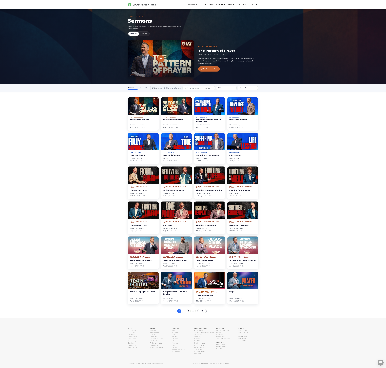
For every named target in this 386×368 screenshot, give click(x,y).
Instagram (220, 363)
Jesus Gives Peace (205, 260)
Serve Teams (220, 345)
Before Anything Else (173, 120)
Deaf (174, 345)
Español (246, 4)
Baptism (131, 343)
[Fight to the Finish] (143, 175)
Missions (175, 343)
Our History (132, 341)
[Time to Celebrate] (209, 280)
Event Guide (242, 330)
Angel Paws (198, 330)
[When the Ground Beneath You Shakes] (209, 106)
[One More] (176, 210)
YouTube (205, 363)
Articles (152, 335)
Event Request (243, 332)
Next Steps (132, 339)
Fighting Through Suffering (209, 190)
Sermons (140, 21)
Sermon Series (155, 332)
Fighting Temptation (206, 225)
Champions (133, 88)
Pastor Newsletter (156, 347)
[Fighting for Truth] (143, 210)
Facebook (197, 363)
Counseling (198, 335)
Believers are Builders (173, 190)
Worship (175, 341)
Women (175, 339)
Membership (132, 337)
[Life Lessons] (242, 141)
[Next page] (207, 311)
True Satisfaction (171, 155)
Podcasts (153, 337)
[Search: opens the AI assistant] (256, 4)
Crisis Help (197, 337)
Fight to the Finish (138, 190)
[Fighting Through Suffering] (209, 175)
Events (211, 4)
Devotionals (154, 345)
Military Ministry (199, 345)
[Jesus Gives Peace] (209, 245)
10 (197, 311)
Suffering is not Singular (207, 155)
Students (175, 332)
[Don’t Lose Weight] (242, 106)
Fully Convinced (137, 155)
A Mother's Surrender (239, 225)
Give (238, 4)
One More (167, 225)
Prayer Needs (132, 347)
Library (174, 347)
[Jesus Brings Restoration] (176, 245)
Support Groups (199, 351)
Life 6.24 (197, 341)
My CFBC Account (222, 330)
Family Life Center (178, 349)
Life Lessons (235, 155)
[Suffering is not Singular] (209, 141)
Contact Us (132, 345)
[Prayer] (242, 280)
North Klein (144, 88)
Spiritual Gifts (220, 347)
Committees (220, 337)
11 (202, 311)
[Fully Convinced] (143, 141)
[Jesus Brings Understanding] (242, 245)
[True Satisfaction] (176, 141)
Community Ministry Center (204, 332)
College (174, 335)
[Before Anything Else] (176, 106)
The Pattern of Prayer (216, 51)
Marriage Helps (199, 343)
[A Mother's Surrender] (242, 210)
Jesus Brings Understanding (242, 260)
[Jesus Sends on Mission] (143, 245)
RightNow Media (156, 343)
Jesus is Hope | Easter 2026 (142, 292)
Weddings (197, 354)
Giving (218, 332)
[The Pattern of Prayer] (161, 58)
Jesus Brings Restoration (175, 260)
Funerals (197, 339)
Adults (174, 337)
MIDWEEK (176, 351)
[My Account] (252, 4)
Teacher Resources (223, 339)
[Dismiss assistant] (383, 359)
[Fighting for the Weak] (242, 175)
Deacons (219, 335)
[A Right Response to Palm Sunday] (176, 280)
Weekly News (155, 341)
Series (144, 34)
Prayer (232, 292)
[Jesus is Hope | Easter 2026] (143, 280)
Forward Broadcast (156, 339)
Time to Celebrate (204, 295)
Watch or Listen (210, 69)
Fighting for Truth (138, 225)
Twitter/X (212, 363)
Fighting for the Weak (239, 190)
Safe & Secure (221, 349)
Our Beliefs (132, 330)
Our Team (131, 332)
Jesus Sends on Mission (141, 260)
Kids (173, 330)
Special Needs (199, 349)
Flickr (227, 363)
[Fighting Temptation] (209, 210)
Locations (131, 335)
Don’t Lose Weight (238, 120)
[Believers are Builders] (176, 175)
